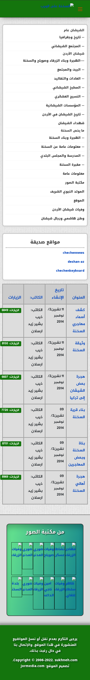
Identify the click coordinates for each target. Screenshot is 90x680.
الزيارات (14, 297)
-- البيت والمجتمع (70, 70)
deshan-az (76, 262)
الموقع (79, 200)
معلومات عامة (73, 174)
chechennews (73, 253)
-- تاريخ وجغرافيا (71, 37)
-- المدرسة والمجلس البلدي (62, 156)
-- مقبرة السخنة (71, 165)
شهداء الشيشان (71, 123)
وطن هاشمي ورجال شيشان (62, 218)
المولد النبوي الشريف (67, 192)
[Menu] (80, 8)
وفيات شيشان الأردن (68, 209)
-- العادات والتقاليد (69, 79)
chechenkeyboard (70, 271)
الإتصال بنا (22, 645)
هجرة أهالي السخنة (79, 483)
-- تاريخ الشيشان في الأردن (63, 114)
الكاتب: (36, 297)
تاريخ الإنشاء (58, 294)
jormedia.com (33, 666)
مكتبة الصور (74, 183)
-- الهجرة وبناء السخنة (66, 138)
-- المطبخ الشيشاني (68, 87)
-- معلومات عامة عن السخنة (62, 147)
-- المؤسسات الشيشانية (65, 105)
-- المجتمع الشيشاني (67, 46)
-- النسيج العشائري (69, 96)
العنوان (78, 297)
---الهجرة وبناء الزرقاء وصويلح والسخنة (53, 61)
